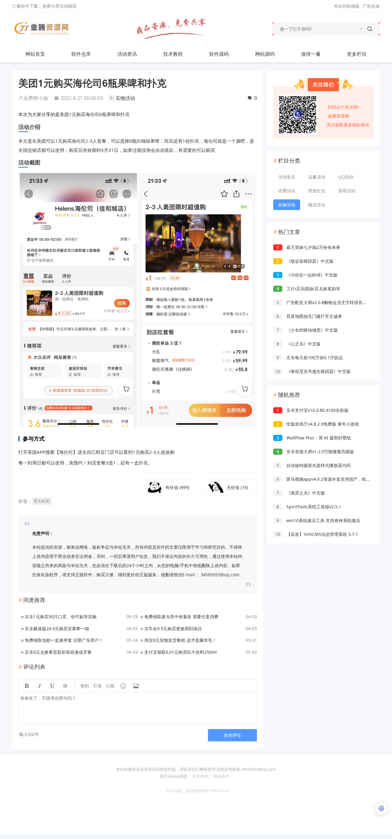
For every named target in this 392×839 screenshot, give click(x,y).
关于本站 (200, 776)
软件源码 (219, 54)
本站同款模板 (347, 6)
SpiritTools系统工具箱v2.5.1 (309, 507)
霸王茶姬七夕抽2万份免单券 (308, 247)
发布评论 (232, 735)
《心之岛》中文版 (299, 344)
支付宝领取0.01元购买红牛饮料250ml (180, 652)
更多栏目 (357, 54)
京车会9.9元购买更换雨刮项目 (173, 628)
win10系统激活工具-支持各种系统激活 (318, 520)
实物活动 (125, 98)
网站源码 (265, 54)
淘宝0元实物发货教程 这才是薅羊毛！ (180, 640)
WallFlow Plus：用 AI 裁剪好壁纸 (314, 438)
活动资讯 (127, 54)
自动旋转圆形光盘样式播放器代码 (314, 465)
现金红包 (316, 191)
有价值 (177, 487)
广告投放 (371, 6)
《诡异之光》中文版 (301, 493)
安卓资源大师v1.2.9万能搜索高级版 (315, 451)
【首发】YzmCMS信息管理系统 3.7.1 (316, 534)
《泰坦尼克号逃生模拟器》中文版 (313, 371)
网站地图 (172, 790)
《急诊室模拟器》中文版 (305, 261)
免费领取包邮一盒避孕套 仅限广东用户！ (64, 640)
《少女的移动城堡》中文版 (307, 330)
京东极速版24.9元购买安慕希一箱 (57, 628)
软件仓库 (81, 54)
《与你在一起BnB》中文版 (307, 275)
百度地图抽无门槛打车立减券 (309, 316)
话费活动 (286, 191)
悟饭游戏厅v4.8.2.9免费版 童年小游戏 (318, 424)
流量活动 (316, 177)
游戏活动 (346, 191)
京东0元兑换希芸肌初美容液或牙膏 (58, 652)
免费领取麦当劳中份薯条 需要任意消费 (181, 616)
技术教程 (173, 54)
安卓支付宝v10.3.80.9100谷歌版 (313, 410)
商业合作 (221, 776)
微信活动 (316, 205)
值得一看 (311, 54)
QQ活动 (345, 177)
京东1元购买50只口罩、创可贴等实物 (60, 616)
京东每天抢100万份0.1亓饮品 (310, 357)
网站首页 (35, 54)
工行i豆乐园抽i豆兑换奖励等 (308, 289)
